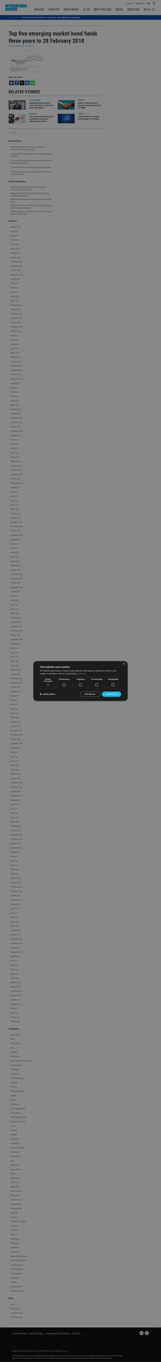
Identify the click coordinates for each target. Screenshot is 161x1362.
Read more (81, 673)
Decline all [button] (90, 694)
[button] (47, 694)
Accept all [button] (111, 694)
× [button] (124, 664)
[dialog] (80, 681)
